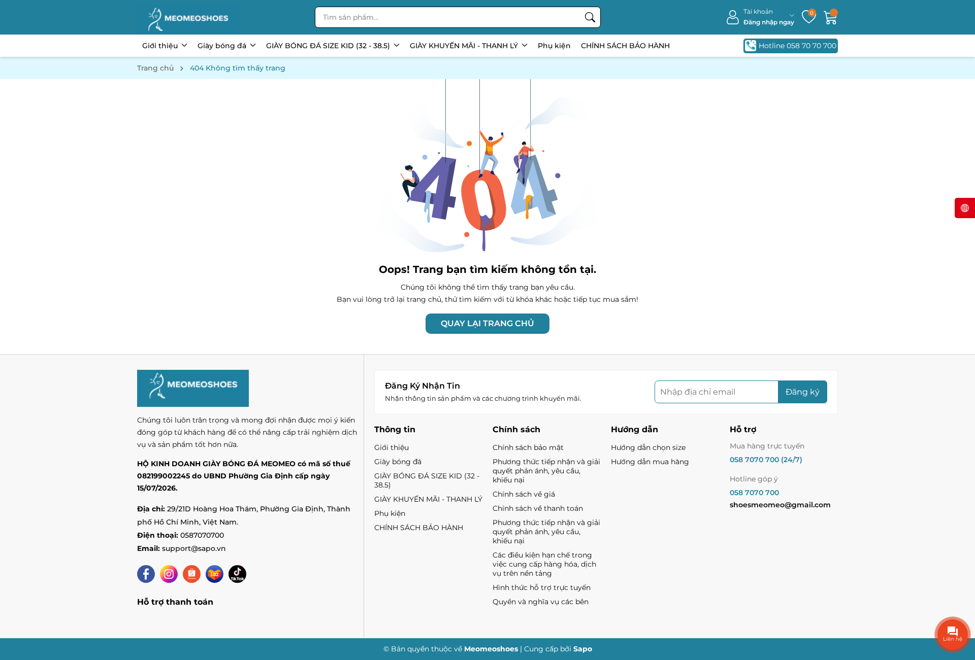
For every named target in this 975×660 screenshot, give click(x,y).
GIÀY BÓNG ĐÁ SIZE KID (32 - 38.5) (329, 45)
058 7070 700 (754, 492)
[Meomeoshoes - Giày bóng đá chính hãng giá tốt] (188, 17)
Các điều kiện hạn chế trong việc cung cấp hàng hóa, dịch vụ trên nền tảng (544, 564)
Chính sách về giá (524, 494)
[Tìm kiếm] (590, 17)
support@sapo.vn (194, 548)
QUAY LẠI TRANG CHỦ (487, 323)
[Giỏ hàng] (831, 17)
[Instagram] (169, 574)
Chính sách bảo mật (528, 447)
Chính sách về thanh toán (538, 508)
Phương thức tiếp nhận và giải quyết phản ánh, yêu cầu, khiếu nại (546, 470)
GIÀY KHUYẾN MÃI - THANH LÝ (465, 45)
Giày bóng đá (223, 45)
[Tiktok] (237, 574)
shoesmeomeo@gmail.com (780, 504)
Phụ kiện (554, 45)
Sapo (582, 648)
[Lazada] (214, 574)
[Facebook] (146, 574)
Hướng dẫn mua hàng (650, 461)
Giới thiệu (161, 45)
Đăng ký (803, 392)
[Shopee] (192, 574)
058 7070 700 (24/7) (766, 459)
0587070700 (202, 535)
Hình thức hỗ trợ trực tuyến (542, 587)
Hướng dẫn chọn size (648, 447)
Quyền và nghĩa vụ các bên (541, 601)
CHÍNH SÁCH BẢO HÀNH (625, 45)
